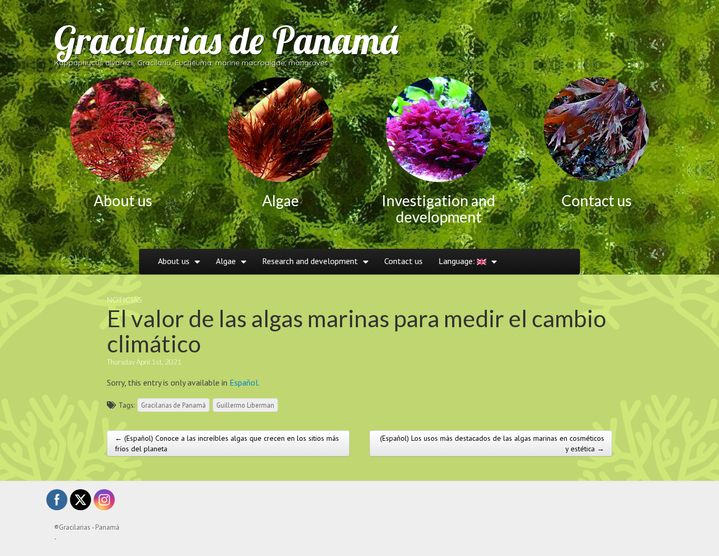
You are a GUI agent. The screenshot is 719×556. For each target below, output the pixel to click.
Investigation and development (438, 208)
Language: (457, 261)
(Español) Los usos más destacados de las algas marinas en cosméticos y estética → (492, 443)
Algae (280, 200)
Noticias (124, 299)
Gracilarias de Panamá (226, 40)
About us (123, 200)
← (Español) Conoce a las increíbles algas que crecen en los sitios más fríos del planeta (227, 443)
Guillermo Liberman (245, 405)
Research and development (310, 261)
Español (243, 382)
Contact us (597, 200)
